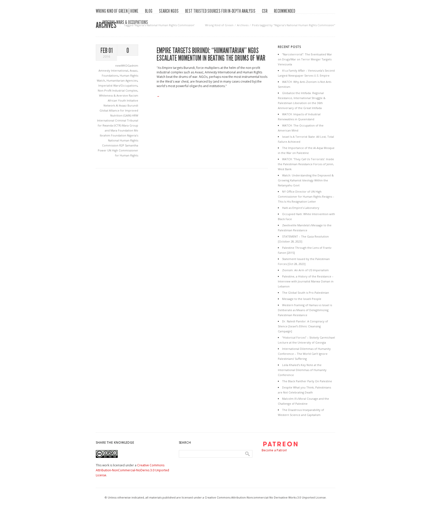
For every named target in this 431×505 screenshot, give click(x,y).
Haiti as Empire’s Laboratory (300, 208)
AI (117, 105)
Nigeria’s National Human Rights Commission (120, 140)
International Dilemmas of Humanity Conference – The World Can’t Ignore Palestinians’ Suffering (304, 354)
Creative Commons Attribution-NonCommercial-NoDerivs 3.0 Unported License (132, 470)
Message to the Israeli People (301, 299)
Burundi (132, 105)
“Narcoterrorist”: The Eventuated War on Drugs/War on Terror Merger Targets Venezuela (305, 59)
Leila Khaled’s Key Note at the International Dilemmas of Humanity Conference (302, 370)
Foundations (110, 75)
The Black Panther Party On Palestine (307, 381)
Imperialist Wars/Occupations (117, 85)
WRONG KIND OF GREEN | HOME (117, 11)
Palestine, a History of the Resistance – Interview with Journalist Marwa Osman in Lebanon (305, 281)
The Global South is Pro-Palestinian (305, 292)
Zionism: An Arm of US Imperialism (305, 270)
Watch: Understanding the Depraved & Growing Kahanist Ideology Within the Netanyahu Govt (306, 180)
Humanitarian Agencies (122, 80)
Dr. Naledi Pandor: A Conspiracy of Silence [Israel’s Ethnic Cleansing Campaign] (303, 326)
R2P (122, 145)
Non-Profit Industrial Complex (117, 90)
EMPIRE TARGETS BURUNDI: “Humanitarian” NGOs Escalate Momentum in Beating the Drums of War (211, 54)
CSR (264, 11)
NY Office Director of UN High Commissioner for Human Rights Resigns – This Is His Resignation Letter (306, 196)
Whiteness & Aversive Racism (118, 95)
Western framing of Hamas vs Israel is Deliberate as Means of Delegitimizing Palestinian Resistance (305, 310)
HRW (135, 115)
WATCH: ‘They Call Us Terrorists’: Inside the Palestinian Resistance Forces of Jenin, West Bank (306, 164)
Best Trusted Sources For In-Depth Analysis (220, 11)
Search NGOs (169, 11)
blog (148, 11)
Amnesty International (113, 70)
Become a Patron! (274, 450)
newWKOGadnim (126, 65)
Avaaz (133, 70)
